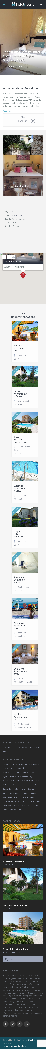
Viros (19, 810)
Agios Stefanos (22, 777)
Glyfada (38, 785)
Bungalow (16, 747)
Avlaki (11, 781)
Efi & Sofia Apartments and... (20, 671)
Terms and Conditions (17, 1046)
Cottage (21, 590)
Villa (19, 359)
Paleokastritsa (23, 801)
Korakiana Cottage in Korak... (19, 580)
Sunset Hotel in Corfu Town (20, 439)
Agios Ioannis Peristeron (12, 772)
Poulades (30, 806)
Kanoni (23, 789)
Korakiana (21, 587)
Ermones (22, 785)
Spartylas (12, 810)
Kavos (17, 793)
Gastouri (30, 785)
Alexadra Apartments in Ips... (20, 625)
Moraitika (6, 801)
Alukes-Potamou (24, 447)
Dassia (20, 679)
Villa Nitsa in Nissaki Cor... (19, 348)
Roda (37, 806)
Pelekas (16, 806)
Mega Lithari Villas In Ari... (20, 534)
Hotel (20, 453)
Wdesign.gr (7, 1043)
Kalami (17, 789)
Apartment (22, 404)
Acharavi (21, 401)
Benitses (25, 781)
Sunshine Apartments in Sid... (20, 488)
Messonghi (34, 797)
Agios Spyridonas (9, 777)
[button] (23, 275)
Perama (23, 806)
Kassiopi (21, 724)
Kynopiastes (7, 797)
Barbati (17, 781)
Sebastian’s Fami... (13, 262)
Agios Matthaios (28, 772)
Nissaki (20, 355)
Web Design (33, 1040)
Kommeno (25, 793)
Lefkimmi (16, 797)
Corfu (5, 66)
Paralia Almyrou (35, 801)
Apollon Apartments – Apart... (20, 717)
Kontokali (33, 793)
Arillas (20, 541)
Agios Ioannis (19, 768)
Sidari (20, 496)
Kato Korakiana (8, 793)
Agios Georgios (33, 764)
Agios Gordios (15, 66)
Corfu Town (7, 785)
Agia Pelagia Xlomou (19, 764)
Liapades (25, 797)
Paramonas (7, 806)
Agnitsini (33, 777)
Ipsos (20, 633)
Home (5, 1046)
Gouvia (5, 789)
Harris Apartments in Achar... (20, 394)
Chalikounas (34, 781)
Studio (29, 682)
